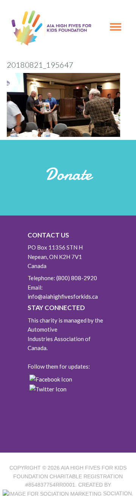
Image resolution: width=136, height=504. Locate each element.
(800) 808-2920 (76, 277)
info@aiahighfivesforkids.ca (63, 296)
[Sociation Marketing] (52, 493)
